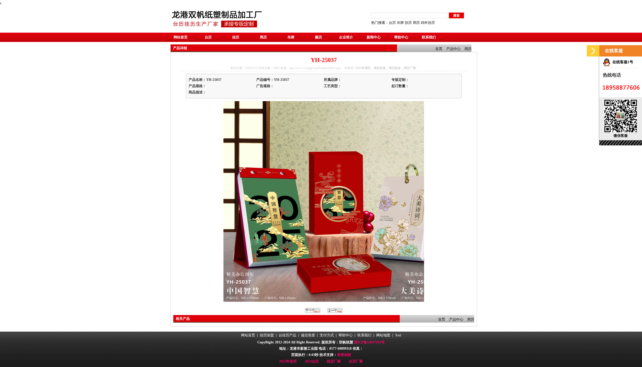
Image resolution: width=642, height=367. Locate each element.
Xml (398, 335)
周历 (416, 23)
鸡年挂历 (428, 23)
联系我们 (429, 37)
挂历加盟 (267, 335)
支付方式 (327, 335)
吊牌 (400, 23)
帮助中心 (401, 37)
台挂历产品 (287, 335)
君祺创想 (344, 355)
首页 (438, 49)
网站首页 (181, 37)
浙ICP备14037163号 (369, 342)
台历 (392, 23)
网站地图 (383, 335)
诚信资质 (308, 335)
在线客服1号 (621, 62)
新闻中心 (374, 37)
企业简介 (346, 37)
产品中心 (453, 49)
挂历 (408, 23)
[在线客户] (593, 50)
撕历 (318, 37)
